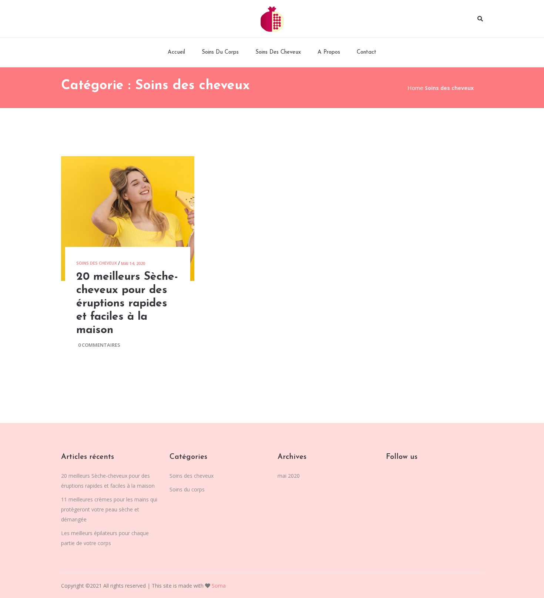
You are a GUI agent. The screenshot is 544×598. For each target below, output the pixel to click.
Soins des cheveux (278, 52)
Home (415, 87)
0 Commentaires (99, 345)
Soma (218, 585)
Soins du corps (220, 52)
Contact (366, 52)
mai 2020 (289, 475)
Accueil (176, 52)
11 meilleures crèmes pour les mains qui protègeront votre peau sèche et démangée (109, 509)
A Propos (329, 52)
